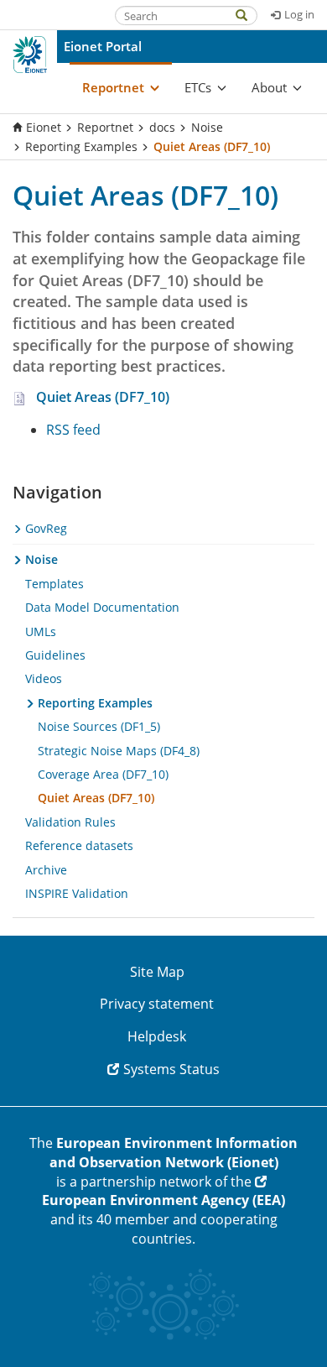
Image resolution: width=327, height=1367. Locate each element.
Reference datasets (79, 845)
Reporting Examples (81, 146)
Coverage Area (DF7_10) (103, 774)
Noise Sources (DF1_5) (99, 726)
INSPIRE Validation (76, 893)
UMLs (40, 631)
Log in (299, 14)
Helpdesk (156, 1036)
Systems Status (171, 1069)
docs (162, 127)
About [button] (269, 87)
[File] (24, 397)
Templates (54, 584)
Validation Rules (70, 822)
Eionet (43, 127)
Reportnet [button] (113, 87)
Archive (46, 870)
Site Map (157, 972)
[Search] (250, 13)
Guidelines (55, 655)
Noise (207, 127)
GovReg (44, 528)
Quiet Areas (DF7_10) (102, 397)
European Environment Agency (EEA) (163, 1200)
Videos (43, 678)
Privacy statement (157, 1003)
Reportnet (105, 127)
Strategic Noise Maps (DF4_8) (119, 751)
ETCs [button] (197, 87)
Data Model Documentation (102, 607)
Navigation (57, 492)
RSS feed (73, 429)
